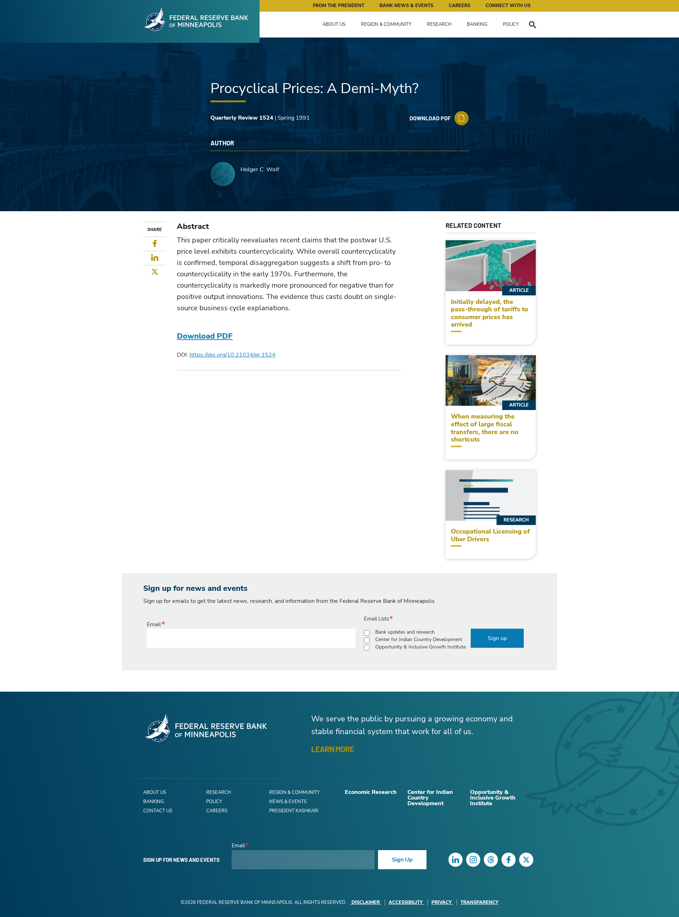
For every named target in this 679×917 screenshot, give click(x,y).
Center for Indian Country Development (418, 639)
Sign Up (402, 860)
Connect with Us (508, 5)
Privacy (441, 902)
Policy (511, 24)
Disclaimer (366, 902)
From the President (338, 5)
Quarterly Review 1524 (241, 118)
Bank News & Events (406, 5)
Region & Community (386, 24)
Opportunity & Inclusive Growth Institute (420, 647)
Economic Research (371, 792)
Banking (477, 24)
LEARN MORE (332, 749)
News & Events (288, 801)
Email (154, 624)
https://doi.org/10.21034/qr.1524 (232, 355)
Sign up (497, 638)
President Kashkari (293, 811)
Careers (459, 5)
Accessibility (406, 902)
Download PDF (205, 336)
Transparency (479, 902)
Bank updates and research (405, 632)
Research (439, 24)
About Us (334, 24)
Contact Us (157, 811)
